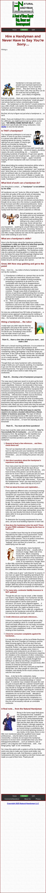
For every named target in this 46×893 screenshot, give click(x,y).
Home (15, 30)
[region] (26, 64)
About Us (27, 799)
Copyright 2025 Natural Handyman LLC (23, 803)
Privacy (38, 799)
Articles (24, 30)
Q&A (33, 30)
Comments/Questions (12, 799)
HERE (3, 127)
